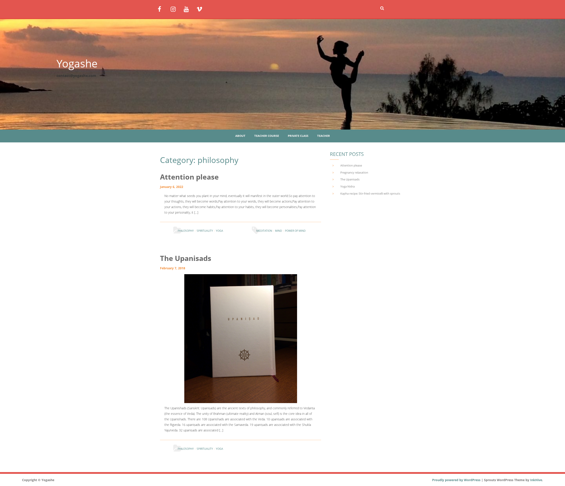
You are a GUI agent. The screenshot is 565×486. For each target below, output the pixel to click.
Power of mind (295, 231)
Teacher (323, 136)
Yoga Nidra (347, 186)
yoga (219, 231)
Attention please (189, 177)
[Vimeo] (201, 9)
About (240, 136)
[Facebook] (162, 9)
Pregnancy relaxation (354, 172)
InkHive (536, 480)
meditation (264, 231)
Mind (278, 231)
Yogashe (77, 63)
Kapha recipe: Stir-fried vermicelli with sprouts (370, 193)
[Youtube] (188, 9)
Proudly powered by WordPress (456, 480)
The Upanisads (185, 258)
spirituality (205, 231)
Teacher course (266, 136)
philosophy (186, 231)
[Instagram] (175, 9)
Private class (298, 136)
